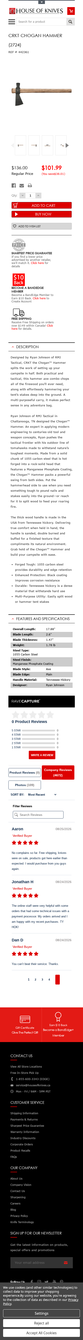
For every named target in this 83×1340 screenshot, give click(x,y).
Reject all (41, 1323)
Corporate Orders (21, 1144)
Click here (37, 263)
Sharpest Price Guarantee (27, 1125)
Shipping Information (24, 1113)
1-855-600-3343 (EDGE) (32, 1079)
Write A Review (42, 755)
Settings (41, 1313)
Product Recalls (20, 1150)
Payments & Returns (24, 1119)
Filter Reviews (22, 806)
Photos (24, 785)
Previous (14, 145)
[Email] (21, 185)
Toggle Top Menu (41, 2)
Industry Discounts (22, 1138)
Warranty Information (24, 1132)
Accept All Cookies (41, 1332)
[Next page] (57, 980)
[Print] (30, 185)
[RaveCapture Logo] (26, 701)
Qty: (14, 195)
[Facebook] (14, 185)
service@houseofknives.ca (33, 1085)
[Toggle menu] (12, 21)
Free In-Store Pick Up (24, 1072)
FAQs (13, 1156)
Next (69, 145)
